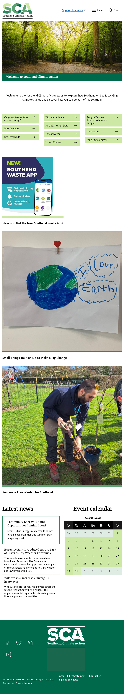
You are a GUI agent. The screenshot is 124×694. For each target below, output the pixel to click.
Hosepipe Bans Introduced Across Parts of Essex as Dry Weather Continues (30, 551)
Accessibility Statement (72, 676)
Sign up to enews (68, 679)
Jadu (29, 683)
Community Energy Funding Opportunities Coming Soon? (26, 523)
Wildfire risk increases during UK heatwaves (26, 579)
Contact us (95, 676)
